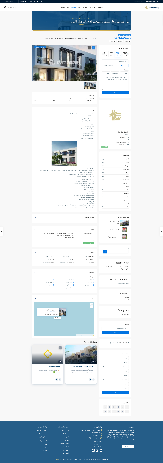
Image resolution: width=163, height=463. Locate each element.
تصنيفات (126, 362)
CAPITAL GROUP (123, 132)
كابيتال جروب (93, 7)
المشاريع (85, 7)
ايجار (68, 7)
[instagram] (31, 1)
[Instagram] (93, 450)
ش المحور (78, 38)
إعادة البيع (73, 7)
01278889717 (123, 137)
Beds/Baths (124, 380)
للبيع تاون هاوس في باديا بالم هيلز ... (112, 222)
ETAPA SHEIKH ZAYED (113, 230)
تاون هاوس (121, 35)
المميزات (91, 272)
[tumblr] (127, 411)
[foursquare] (105, 411)
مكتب (127, 207)
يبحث (115, 333)
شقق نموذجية (125, 183)
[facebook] (41, 1)
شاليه (127, 176)
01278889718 (23, 2)
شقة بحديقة (126, 180)
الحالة (126, 384)
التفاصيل (91, 252)
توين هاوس (126, 169)
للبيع (79, 7)
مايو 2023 (126, 297)
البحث (127, 249)
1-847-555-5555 (123, 343)
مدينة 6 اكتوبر (91, 38)
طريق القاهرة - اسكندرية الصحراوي (67, 38)
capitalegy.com (122, 144)
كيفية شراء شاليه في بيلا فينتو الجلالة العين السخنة (117, 266)
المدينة (126, 371)
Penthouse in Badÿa (54, 366)
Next (127, 54)
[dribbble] (114, 407)
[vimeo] (114, 411)
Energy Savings (89, 217)
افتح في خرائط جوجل (89, 243)
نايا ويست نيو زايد (124, 269)
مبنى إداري (126, 200)
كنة (128, 197)
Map (93, 298)
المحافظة (125, 367)
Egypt (45, 233)
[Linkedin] (97, 450)
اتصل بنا (63, 7)
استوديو (127, 162)
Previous (103, 54)
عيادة (127, 186)
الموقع (92, 229)
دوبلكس (127, 173)
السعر (125, 388)
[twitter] (118, 407)
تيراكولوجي (58, 459)
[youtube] (118, 411)
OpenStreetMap (84, 335)
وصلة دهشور (47, 38)
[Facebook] (101, 450)
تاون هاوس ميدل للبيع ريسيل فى (49, 310)
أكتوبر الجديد (85, 38)
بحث (115, 392)
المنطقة (126, 375)
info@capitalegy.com (139, 2)
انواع (126, 358)
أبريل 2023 (126, 300)
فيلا (128, 190)
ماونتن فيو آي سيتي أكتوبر (112, 237)
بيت (92, 18)
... (71, 372)
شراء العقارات (125, 314)
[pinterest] (122, 411)
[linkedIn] (34, 1)
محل (127, 203)
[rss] (122, 407)
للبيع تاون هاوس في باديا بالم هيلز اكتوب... (82, 366)
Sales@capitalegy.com (121, 142)
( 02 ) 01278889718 (151, 2)
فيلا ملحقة (126, 193)
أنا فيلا (127, 159)
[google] (38, 1)
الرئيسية (100, 7)
